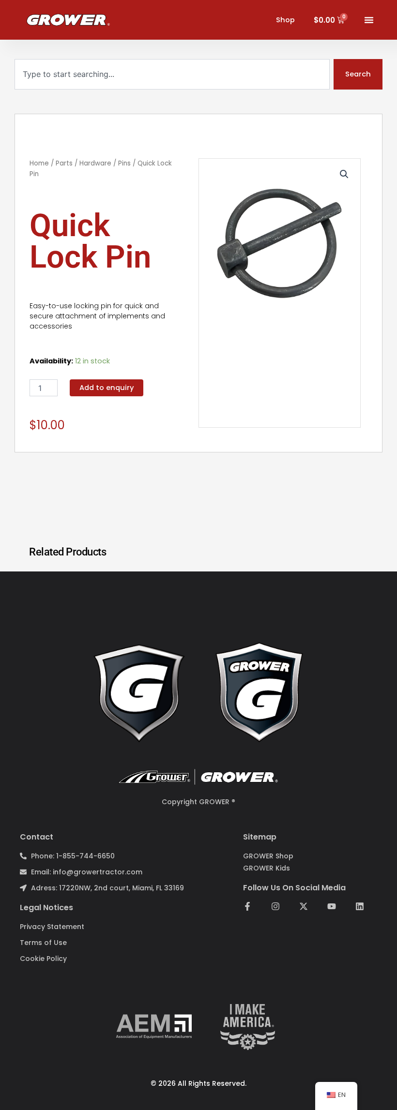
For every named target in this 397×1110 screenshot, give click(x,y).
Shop (285, 20)
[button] (344, 174)
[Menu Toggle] (369, 20)
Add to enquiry (106, 387)
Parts (64, 163)
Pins (124, 163)
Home (39, 163)
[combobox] (172, 74)
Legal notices (46, 907)
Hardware (95, 163)
